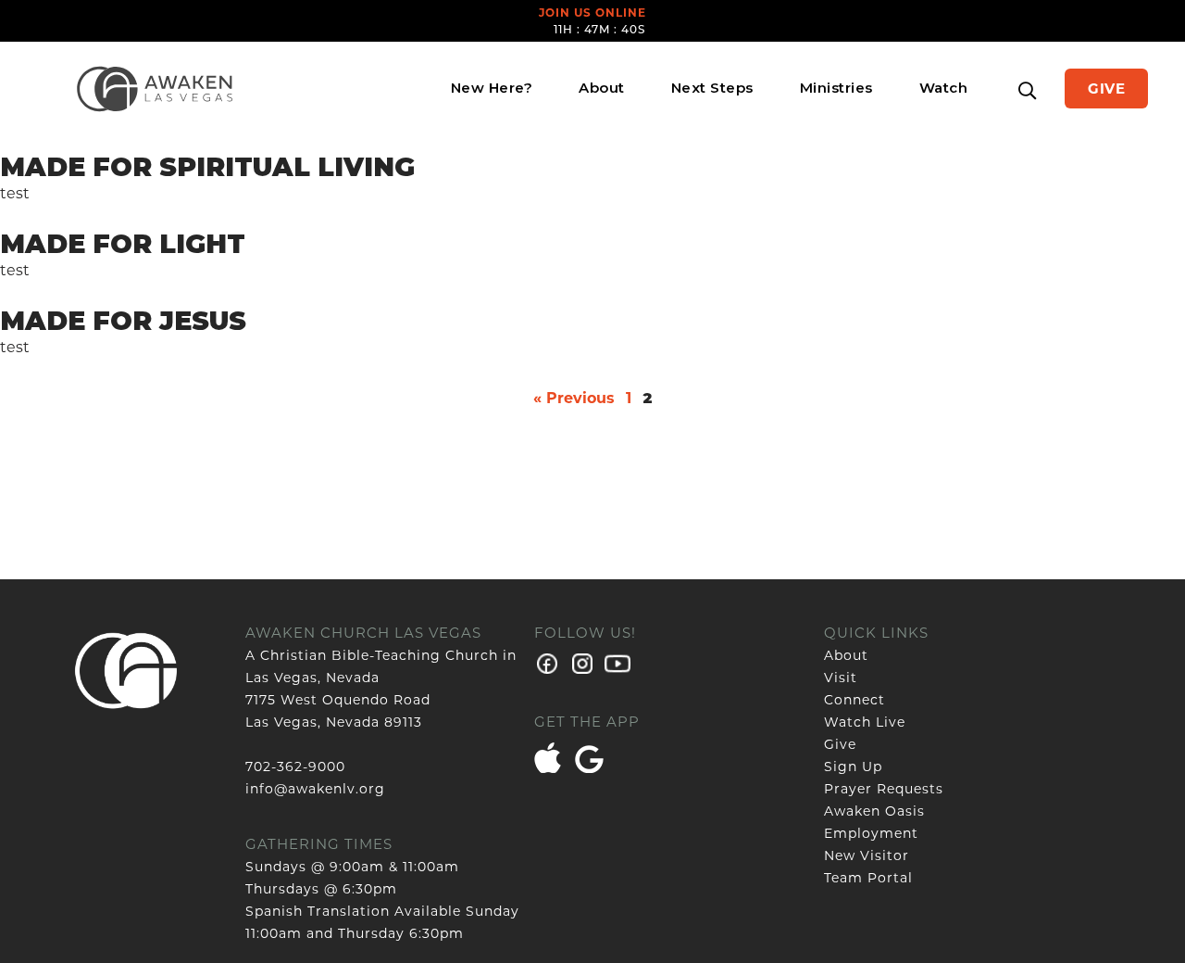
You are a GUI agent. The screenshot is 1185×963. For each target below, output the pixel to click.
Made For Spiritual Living (207, 167)
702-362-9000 (295, 766)
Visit (840, 677)
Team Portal (868, 877)
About (602, 87)
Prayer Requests (883, 788)
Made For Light (122, 244)
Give (1106, 88)
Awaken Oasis (874, 811)
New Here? (492, 87)
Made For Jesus (123, 320)
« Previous (574, 398)
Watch (943, 87)
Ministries (836, 87)
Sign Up (853, 766)
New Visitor (866, 855)
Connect (854, 699)
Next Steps (712, 87)
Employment (871, 833)
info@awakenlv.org (315, 788)
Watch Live (864, 722)
